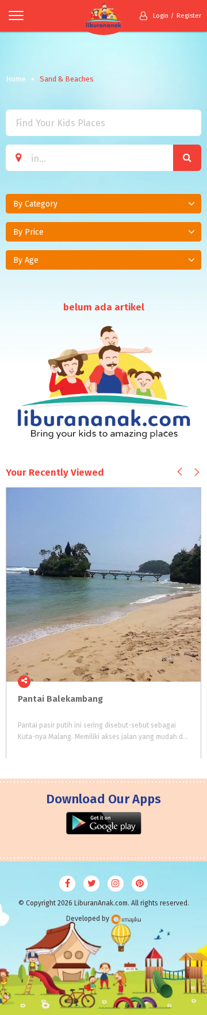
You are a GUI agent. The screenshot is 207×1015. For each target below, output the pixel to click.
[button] (103, 203)
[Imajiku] (126, 919)
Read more (186, 681)
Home (16, 79)
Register (189, 16)
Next (197, 472)
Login (160, 16)
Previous (179, 471)
